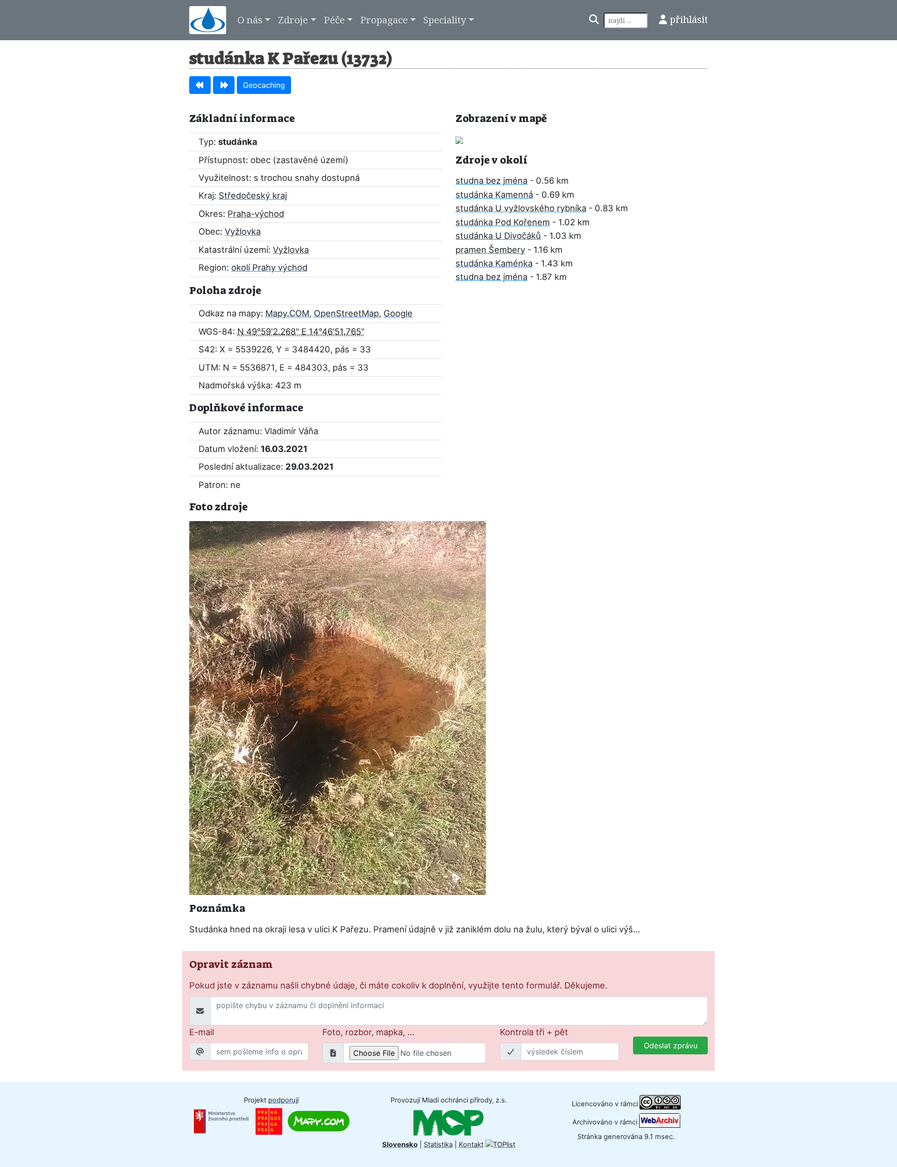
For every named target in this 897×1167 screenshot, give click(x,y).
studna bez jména (491, 180)
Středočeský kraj (253, 195)
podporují (283, 1100)
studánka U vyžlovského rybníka (521, 208)
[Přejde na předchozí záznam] (200, 85)
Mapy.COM (287, 313)
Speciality (444, 19)
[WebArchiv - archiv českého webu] (659, 1122)
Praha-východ (256, 213)
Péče (334, 19)
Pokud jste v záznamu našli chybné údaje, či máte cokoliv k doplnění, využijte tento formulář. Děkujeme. (398, 985)
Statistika (438, 1144)
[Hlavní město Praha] (269, 1121)
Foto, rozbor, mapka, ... (368, 1032)
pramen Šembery (490, 249)
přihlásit (689, 19)
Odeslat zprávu (671, 1045)
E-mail (201, 1032)
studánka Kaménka (494, 263)
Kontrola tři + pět (534, 1032)
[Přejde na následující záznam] (224, 85)
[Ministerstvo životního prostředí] (221, 1121)
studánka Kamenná (494, 194)
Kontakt (471, 1144)
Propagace (384, 19)
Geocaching (264, 85)
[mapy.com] (318, 1121)
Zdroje (293, 19)
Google (398, 313)
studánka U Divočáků (498, 235)
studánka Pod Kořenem (503, 222)
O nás (250, 19)
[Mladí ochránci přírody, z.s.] (448, 1122)
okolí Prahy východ (269, 267)
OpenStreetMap (346, 313)
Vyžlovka (243, 231)
